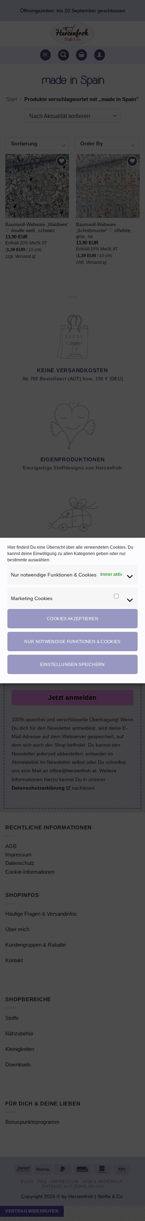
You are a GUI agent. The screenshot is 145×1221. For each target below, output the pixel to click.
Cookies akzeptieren (72, 618)
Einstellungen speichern (72, 664)
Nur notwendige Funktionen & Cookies (72, 641)
